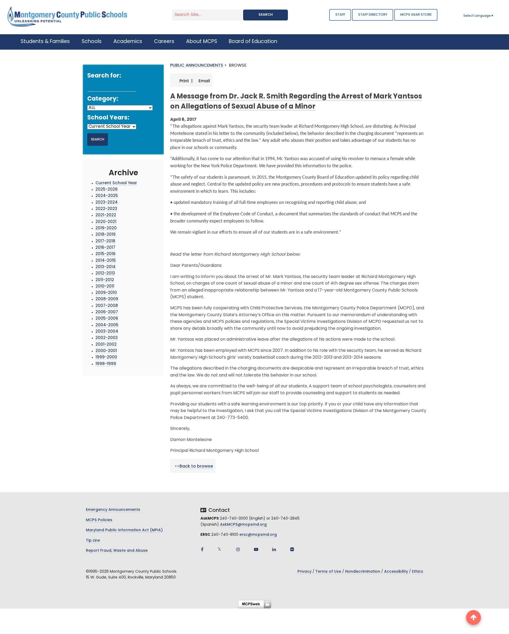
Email (204, 81)
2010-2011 (104, 287)
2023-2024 (106, 203)
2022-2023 (106, 209)
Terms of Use (328, 572)
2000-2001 (106, 351)
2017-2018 (105, 241)
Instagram (238, 549)
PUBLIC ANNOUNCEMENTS (196, 65)
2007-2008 (106, 306)
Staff (340, 14)
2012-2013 (105, 274)
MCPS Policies (99, 520)
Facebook (202, 549)
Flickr (292, 549)
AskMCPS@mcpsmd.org (243, 525)
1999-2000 (106, 357)
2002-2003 (106, 338)
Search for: (104, 76)
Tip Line (93, 541)
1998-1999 (105, 364)
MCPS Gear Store (416, 14)
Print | (185, 81)
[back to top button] (473, 617)
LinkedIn (274, 549)
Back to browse (196, 466)
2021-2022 (105, 215)
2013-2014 (105, 267)
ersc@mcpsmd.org (258, 535)
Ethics (417, 572)
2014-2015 (105, 261)
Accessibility (396, 572)
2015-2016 (105, 254)
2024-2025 (106, 196)
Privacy (304, 572)
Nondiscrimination (362, 572)
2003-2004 (106, 332)
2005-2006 (106, 319)
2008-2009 (106, 299)
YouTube (256, 549)
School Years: (108, 118)
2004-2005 (107, 325)
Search (265, 14)
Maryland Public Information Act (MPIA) (124, 530)
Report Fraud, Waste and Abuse (117, 551)
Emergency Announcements (113, 510)
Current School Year (116, 183)
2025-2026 (106, 190)
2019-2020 (106, 228)
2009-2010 (106, 293)
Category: (102, 99)
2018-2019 (105, 235)
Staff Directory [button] (372, 14)
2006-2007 (106, 312)
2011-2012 (104, 280)
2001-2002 (106, 345)
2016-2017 (105, 248)
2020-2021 (105, 222)
